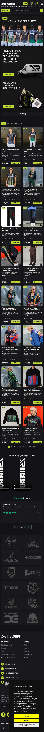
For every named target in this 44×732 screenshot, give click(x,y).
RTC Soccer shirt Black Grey (10, 150)
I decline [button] (26, 720)
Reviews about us (20, 527)
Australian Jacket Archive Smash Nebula (32, 308)
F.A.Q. (3, 651)
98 (30, 447)
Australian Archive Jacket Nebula (30, 429)
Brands (26, 648)
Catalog (23, 114)
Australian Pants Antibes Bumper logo (31, 229)
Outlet (26, 657)
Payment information (8, 654)
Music (25, 645)
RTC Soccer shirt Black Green (32, 150)
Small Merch (28, 654)
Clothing (26, 651)
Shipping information (8, 657)
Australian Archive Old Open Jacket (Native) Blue (32, 349)
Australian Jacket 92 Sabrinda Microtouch (9, 308)
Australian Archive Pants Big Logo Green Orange (33, 190)
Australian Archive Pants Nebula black (11, 269)
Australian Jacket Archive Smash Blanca (10, 389)
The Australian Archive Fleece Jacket (10, 429)
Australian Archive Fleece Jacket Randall (32, 389)
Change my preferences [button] (26, 725)
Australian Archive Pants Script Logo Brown (33, 269)
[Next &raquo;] (38, 447)
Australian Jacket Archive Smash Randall (10, 348)
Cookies (3, 648)
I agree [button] (26, 716)
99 (34, 447)
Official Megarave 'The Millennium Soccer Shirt (11, 190)
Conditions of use (7, 645)
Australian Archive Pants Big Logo (11, 229)
